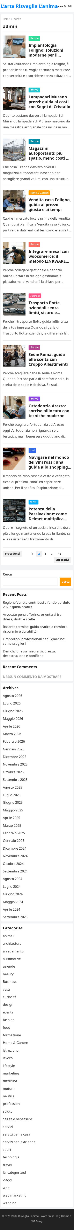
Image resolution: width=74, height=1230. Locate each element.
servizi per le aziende (19, 1142)
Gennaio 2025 (13, 840)
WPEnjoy (36, 1221)
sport (7, 1149)
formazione (12, 1035)
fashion (9, 1020)
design (8, 1004)
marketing (11, 1073)
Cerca (7, 574)
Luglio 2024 (12, 886)
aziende (9, 966)
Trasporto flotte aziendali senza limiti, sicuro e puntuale (44, 310)
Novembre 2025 (15, 764)
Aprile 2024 (11, 909)
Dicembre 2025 (14, 756)
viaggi (7, 1180)
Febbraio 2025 (14, 833)
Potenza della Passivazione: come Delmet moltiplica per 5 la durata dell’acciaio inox (48, 518)
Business (35, 296)
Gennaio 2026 (13, 749)
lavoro (8, 1058)
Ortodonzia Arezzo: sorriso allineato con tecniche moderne (49, 410)
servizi (33, 502)
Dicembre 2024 (14, 848)
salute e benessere (17, 1119)
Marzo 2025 (12, 825)
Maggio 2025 (13, 810)
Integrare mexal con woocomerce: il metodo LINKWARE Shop (49, 259)
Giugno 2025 (13, 802)
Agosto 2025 (12, 787)
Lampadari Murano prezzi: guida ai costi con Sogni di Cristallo (49, 101)
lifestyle (34, 38)
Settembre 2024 (15, 871)
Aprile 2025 (11, 818)
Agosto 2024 (12, 879)
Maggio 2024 (13, 902)
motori (8, 1088)
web (6, 1188)
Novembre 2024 (15, 856)
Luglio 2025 (12, 795)
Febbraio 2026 (14, 741)
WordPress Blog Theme (55, 1216)
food (32, 450)
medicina (10, 1081)
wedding (9, 1203)
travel (7, 1165)
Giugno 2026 (13, 711)
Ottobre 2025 (13, 772)
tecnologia (11, 1157)
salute (7, 1111)
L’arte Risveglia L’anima (29, 6)
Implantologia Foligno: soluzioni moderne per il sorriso (46, 52)
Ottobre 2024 (13, 863)
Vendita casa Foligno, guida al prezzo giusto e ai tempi (50, 204)
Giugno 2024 (13, 894)
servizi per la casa (16, 1134)
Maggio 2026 (13, 718)
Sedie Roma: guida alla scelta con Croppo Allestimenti (48, 359)
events (8, 1012)
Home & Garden (39, 192)
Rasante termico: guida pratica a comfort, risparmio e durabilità (35, 628)
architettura (12, 943)
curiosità (9, 997)
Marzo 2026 (12, 734)
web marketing (15, 1195)
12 (59, 554)
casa (6, 989)
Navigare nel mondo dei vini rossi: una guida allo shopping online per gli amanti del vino (49, 467)
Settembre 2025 (15, 779)
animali (8, 936)
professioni (12, 1103)
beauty (8, 974)
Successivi (62, 560)
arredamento (13, 951)
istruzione (10, 1050)
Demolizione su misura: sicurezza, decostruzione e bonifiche (29, 653)
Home (6, 19)
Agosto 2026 (12, 695)
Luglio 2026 (12, 703)
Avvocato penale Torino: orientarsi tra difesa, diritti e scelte (32, 616)
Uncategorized (14, 1172)
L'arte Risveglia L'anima (25, 1216)
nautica (8, 1096)
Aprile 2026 (11, 726)
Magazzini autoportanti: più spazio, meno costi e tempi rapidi (48, 156)
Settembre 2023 (15, 917)
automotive (12, 959)
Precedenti (12, 554)
